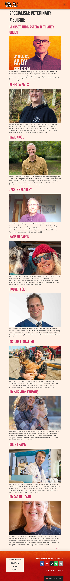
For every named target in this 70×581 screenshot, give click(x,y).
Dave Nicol (16, 137)
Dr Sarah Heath (20, 497)
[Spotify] (56, 563)
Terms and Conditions (15, 560)
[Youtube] (47, 563)
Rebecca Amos (19, 84)
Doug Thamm (18, 444)
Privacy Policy (15, 563)
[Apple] (61, 563)
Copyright (15, 567)
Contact (14, 570)
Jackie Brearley (20, 189)
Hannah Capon (19, 236)
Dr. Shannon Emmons (23, 392)
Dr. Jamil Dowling (21, 341)
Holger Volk (18, 289)
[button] (64, 4)
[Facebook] (42, 563)
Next (58, 548)
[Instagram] (52, 563)
